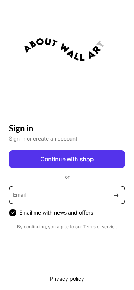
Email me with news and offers (56, 212)
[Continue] (116, 195)
